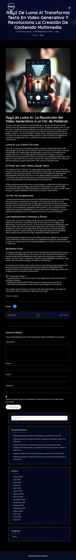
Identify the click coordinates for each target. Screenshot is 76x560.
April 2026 (17, 488)
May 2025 (16, 520)
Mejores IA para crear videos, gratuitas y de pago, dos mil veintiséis (38, 453)
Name (9, 363)
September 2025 (19, 508)
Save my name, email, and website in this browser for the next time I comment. (35, 400)
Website (9, 386)
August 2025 (18, 511)
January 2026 (18, 497)
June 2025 (17, 517)
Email (9, 375)
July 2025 (16, 514)
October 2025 (18, 505)
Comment (11, 342)
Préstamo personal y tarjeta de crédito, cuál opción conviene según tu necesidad (39, 458)
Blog (57, 31)
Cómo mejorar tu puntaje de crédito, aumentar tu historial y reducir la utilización (39, 440)
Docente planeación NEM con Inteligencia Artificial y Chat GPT (37, 436)
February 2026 (18, 494)
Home (35, 35)
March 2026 (17, 491)
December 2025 (19, 500)
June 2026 (17, 482)
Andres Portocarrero (24, 31)
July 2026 (16, 480)
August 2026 (18, 477)
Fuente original (12, 296)
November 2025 (19, 503)
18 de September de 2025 (43, 31)
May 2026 (16, 485)
